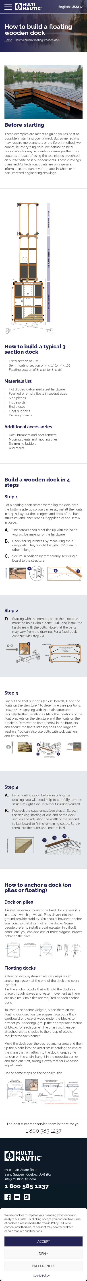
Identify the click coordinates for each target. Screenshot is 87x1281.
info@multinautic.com (20, 1179)
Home (8, 40)
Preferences (43, 1266)
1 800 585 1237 (44, 1130)
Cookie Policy (41, 1275)
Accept (43, 1241)
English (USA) (68, 7)
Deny (43, 1254)
